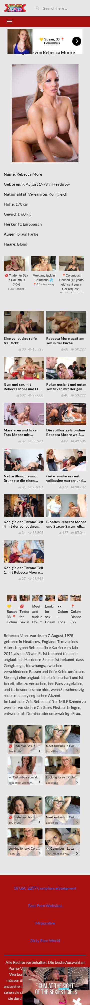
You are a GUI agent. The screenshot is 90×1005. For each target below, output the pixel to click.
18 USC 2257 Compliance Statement (45, 888)
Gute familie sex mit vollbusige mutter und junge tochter (64, 480)
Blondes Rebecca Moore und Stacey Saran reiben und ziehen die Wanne (66, 526)
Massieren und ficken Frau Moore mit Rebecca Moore (21, 434)
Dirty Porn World (45, 940)
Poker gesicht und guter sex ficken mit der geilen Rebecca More (66, 388)
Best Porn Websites (45, 905)
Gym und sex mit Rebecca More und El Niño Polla (21, 388)
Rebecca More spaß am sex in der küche (65, 340)
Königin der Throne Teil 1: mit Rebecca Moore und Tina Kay (23, 572)
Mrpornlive (45, 923)
